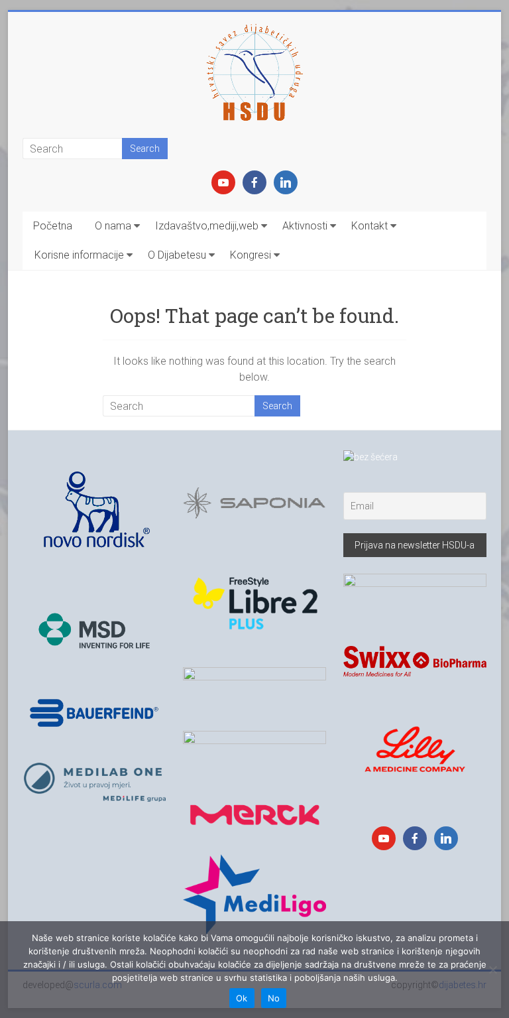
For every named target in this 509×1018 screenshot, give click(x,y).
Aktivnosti (304, 226)
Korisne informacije (79, 255)
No (274, 998)
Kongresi (250, 255)
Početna (52, 226)
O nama (113, 226)
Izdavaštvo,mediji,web (206, 226)
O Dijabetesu (177, 255)
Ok (242, 998)
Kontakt (369, 226)
